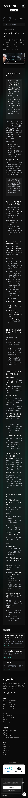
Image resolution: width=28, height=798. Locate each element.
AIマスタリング (7, 702)
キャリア (5, 752)
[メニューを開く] (23, 6)
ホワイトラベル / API (8, 721)
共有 (18, 49)
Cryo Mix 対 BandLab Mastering (11, 737)
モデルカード (6, 754)
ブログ (4, 748)
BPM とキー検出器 (7, 715)
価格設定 (5, 719)
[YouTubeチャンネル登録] (14, 692)
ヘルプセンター (4, 19)
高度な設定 (10, 19)
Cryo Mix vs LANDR (8, 732)
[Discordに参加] (4, 692)
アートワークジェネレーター (10, 708)
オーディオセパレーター (9, 706)
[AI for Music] (19, 769)
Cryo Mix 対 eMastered (8, 735)
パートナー (6, 750)
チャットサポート (7, 723)
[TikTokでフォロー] (11, 692)
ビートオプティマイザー (9, 704)
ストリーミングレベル (8, 717)
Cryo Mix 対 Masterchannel (9, 734)
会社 (4, 745)
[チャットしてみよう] (24, 794)
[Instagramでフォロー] (8, 692)
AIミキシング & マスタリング (10, 700)
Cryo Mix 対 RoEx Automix (9, 730)
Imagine (15, 19)
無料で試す (14, 10)
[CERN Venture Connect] (8, 769)
